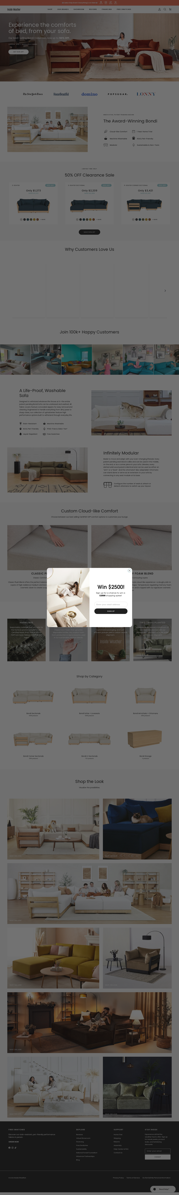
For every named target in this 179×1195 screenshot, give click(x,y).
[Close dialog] (129, 570)
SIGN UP (111, 611)
